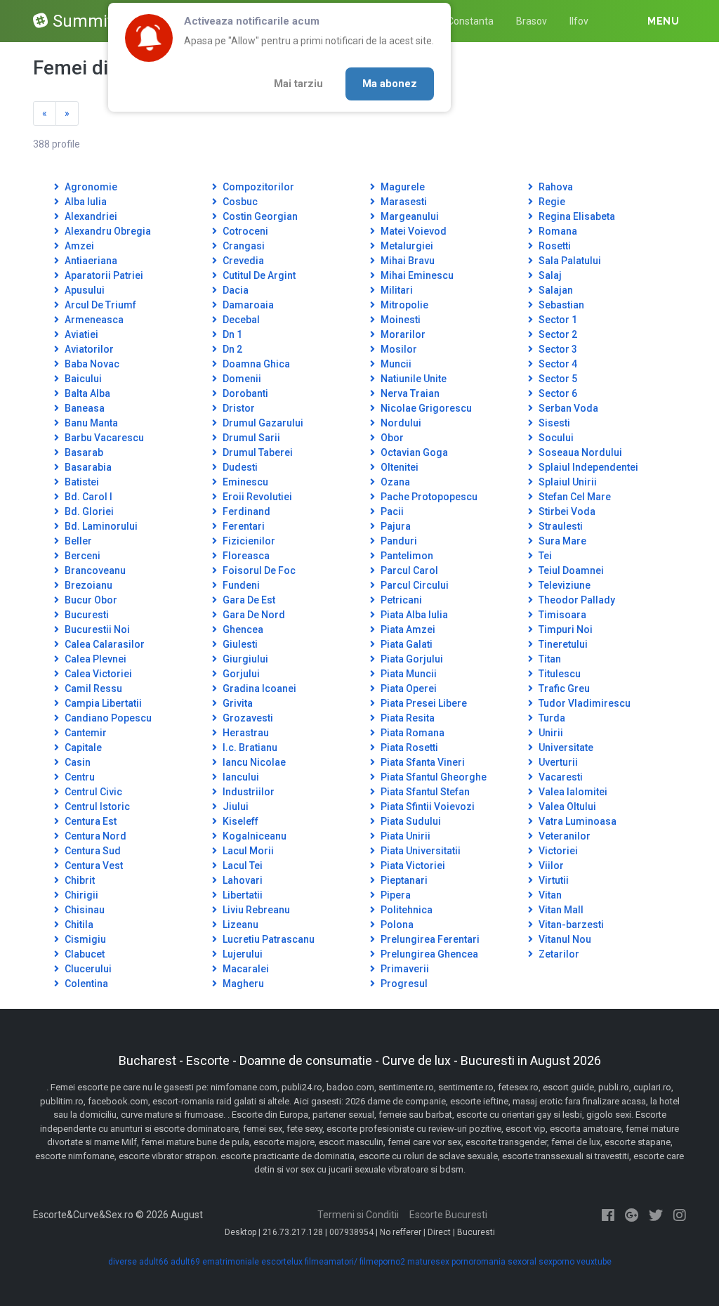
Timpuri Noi (564, 629)
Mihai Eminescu (416, 275)
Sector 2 (556, 334)
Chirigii (80, 895)
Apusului (83, 290)
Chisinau (83, 909)
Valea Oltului (566, 806)
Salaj (549, 275)
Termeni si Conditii (358, 1214)
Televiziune (563, 585)
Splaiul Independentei (587, 467)
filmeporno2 (382, 1262)
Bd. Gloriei (88, 511)
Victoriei (557, 850)
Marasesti (402, 201)
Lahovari (241, 880)
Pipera (394, 895)
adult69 (185, 1262)
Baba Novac (90, 364)
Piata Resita (406, 718)
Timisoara (561, 614)
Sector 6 (556, 393)
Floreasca (245, 555)
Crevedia (242, 260)
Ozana (394, 482)
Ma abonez (389, 83)
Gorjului (240, 673)
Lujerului (241, 954)
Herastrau (244, 732)
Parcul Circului (413, 585)
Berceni (81, 555)
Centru (78, 777)
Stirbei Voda (565, 511)
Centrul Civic (92, 791)
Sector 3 (556, 349)
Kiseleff (239, 821)
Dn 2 (231, 349)
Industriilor (247, 791)
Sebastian (560, 305)
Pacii (391, 511)
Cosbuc (239, 201)
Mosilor (397, 349)
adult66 (154, 1262)
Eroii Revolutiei (256, 496)
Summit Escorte (114, 21)
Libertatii (241, 895)
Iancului (239, 777)
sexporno (556, 1262)
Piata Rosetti (408, 747)
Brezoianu (87, 585)
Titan (548, 659)
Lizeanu (239, 924)
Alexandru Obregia (106, 231)
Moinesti (399, 319)
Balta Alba (86, 393)
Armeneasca (93, 319)
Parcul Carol (408, 570)
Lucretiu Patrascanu (267, 939)
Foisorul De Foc (258, 570)
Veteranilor (563, 836)
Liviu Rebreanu (255, 909)
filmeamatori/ (331, 1262)
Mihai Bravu (406, 260)
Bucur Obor (89, 600)
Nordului (399, 423)
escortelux (282, 1262)
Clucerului (87, 968)
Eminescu (244, 482)
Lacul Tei (241, 865)
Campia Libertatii (102, 703)
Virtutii (552, 880)
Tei (544, 555)
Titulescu (558, 673)
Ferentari (242, 526)
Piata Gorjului (410, 659)
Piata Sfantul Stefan (424, 791)
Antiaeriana (89, 260)
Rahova (554, 186)
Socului (555, 437)
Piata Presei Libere (422, 703)
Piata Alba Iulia (413, 614)
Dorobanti (244, 393)
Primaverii (403, 968)
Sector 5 (556, 378)
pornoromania (478, 1262)
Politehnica (405, 909)
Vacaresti (559, 777)
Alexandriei (89, 216)
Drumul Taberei (256, 452)
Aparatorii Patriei (102, 275)
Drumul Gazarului (261, 423)
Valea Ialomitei (571, 791)
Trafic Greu (563, 688)
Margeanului (408, 216)
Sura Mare (561, 541)
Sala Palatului (568, 260)
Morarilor (402, 334)
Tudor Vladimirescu (583, 703)
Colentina (85, 983)
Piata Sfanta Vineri (421, 762)
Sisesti (553, 423)
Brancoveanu (94, 570)
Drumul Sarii (250, 437)
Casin (76, 762)
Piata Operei (407, 688)
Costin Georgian (259, 216)
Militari (395, 290)
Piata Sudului (409, 821)
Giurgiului (244, 659)
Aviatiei (80, 334)
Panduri (397, 541)
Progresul (403, 983)
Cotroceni (244, 231)
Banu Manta (90, 423)
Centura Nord (94, 836)
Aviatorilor (88, 349)
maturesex (428, 1262)
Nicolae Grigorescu (425, 408)
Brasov (531, 21)
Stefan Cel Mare (573, 496)
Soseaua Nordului (579, 452)
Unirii (549, 732)
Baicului (82, 378)
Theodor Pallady (575, 600)
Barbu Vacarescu (103, 437)
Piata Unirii (404, 836)
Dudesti (239, 467)
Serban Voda (567, 408)
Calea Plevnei (94, 659)
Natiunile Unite (412, 378)
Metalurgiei (405, 246)
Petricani (400, 600)
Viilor (550, 865)
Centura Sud (91, 850)
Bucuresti (85, 614)
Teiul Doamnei (570, 570)
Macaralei (244, 968)
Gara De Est (247, 600)
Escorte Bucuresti (448, 1214)
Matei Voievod (412, 231)
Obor (391, 437)
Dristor (237, 408)
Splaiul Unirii (566, 482)
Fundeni (240, 585)
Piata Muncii (407, 673)
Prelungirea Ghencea (428, 954)
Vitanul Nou (563, 939)
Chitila (77, 924)
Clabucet (83, 954)
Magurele (401, 186)
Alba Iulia (84, 201)
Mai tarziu (298, 83)
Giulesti (239, 644)
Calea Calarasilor (103, 644)
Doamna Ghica (255, 364)
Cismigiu (84, 939)
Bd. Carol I (87, 496)
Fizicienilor (247, 541)
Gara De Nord (252, 614)
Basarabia (87, 467)
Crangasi (242, 246)
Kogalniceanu (253, 836)
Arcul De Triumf (99, 305)
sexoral (522, 1262)
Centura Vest (92, 865)
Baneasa (83, 408)
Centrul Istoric (96, 806)
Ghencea (241, 629)
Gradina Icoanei (258, 688)
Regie (550, 201)
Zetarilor (557, 954)
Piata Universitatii (419, 850)
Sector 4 (556, 364)
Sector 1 (556, 319)
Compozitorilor (257, 186)
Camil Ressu (92, 688)
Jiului (234, 806)
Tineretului (562, 644)
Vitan (549, 895)
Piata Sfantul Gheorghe (432, 777)
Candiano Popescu (107, 718)
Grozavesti (246, 718)
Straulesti (559, 526)
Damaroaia (247, 305)
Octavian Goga (413, 452)
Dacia (234, 290)
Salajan (554, 290)
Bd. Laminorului (100, 526)
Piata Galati (405, 644)
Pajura (394, 526)
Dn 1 (231, 334)
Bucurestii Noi (96, 629)
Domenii (240, 378)
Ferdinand (245, 511)
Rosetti (553, 246)
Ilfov (578, 21)
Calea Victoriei (97, 673)
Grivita (236, 703)
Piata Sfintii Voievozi (426, 806)
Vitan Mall (559, 909)
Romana (556, 231)
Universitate (564, 747)
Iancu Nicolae (253, 762)
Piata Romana (411, 732)
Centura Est (89, 821)
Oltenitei (398, 467)
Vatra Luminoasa (576, 821)
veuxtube (594, 1262)
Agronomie (89, 186)
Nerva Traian (409, 393)
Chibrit (78, 880)
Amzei (78, 246)
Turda (550, 718)
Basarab (82, 452)
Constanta (470, 21)
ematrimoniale (230, 1262)
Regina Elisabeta (575, 216)
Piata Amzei (406, 629)
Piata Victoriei (411, 865)
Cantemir (84, 732)
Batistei (80, 482)
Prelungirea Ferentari (429, 939)
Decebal (240, 319)
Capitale (82, 747)
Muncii (394, 364)
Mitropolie (403, 305)
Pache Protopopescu (427, 496)
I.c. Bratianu (248, 747)
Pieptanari (403, 880)
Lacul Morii (247, 850)
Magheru (242, 983)
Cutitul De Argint (258, 275)
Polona (396, 924)
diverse (122, 1262)
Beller (77, 541)
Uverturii (557, 762)
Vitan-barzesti (570, 924)
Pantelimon (405, 555)
